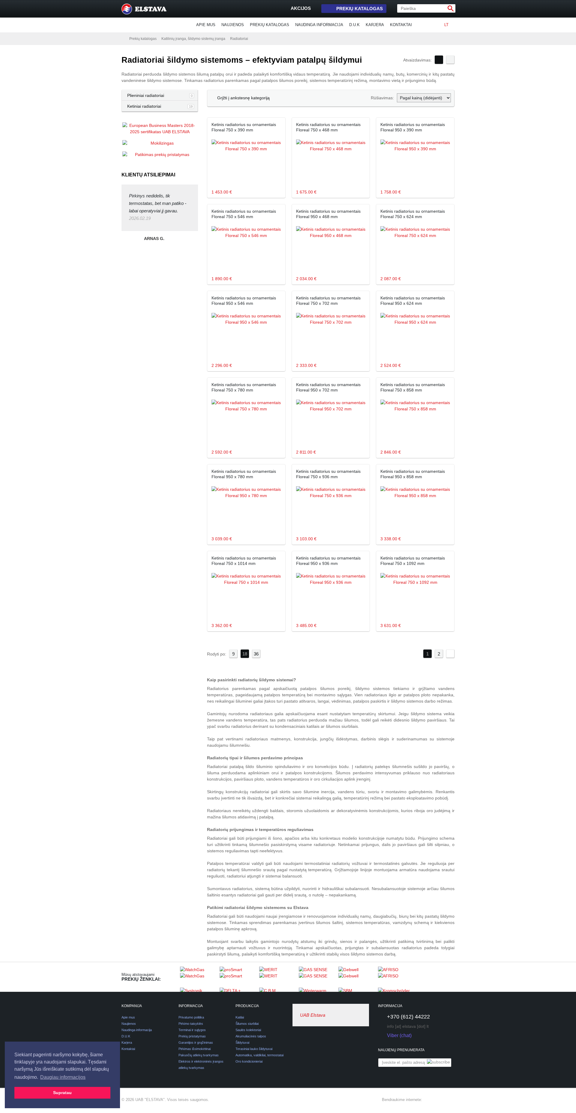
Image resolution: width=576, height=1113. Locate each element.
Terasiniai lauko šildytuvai (254, 1049)
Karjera (375, 24)
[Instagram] (440, 1099)
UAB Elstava (312, 1015)
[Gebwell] (356, 977)
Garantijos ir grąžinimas (195, 1042)
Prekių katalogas (359, 8)
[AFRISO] (396, 977)
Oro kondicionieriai (249, 1061)
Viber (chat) (399, 1035)
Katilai (240, 1017)
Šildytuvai (242, 1042)
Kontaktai (401, 24)
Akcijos (301, 8)
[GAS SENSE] (317, 977)
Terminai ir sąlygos (192, 1030)
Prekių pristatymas (192, 1036)
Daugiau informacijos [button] (63, 1077)
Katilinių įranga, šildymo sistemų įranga (193, 39)
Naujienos (232, 24)
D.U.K (354, 24)
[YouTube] (450, 1099)
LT (446, 24)
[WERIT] (277, 977)
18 (244, 653)
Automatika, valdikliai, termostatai (260, 1055)
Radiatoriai (239, 39)
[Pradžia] (123, 38)
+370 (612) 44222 (408, 1016)
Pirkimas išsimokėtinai (194, 1049)
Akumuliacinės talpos (251, 1036)
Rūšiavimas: (382, 97)
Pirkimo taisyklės (190, 1023)
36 (256, 653)
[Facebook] (429, 1099)
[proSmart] (238, 977)
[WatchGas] (198, 977)
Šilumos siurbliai (247, 1023)
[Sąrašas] (450, 60)
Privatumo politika (191, 1017)
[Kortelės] (439, 60)
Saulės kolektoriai (248, 1030)
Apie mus (205, 24)
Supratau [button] (62, 1092)
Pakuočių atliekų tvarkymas (198, 1055)
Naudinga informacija (319, 24)
